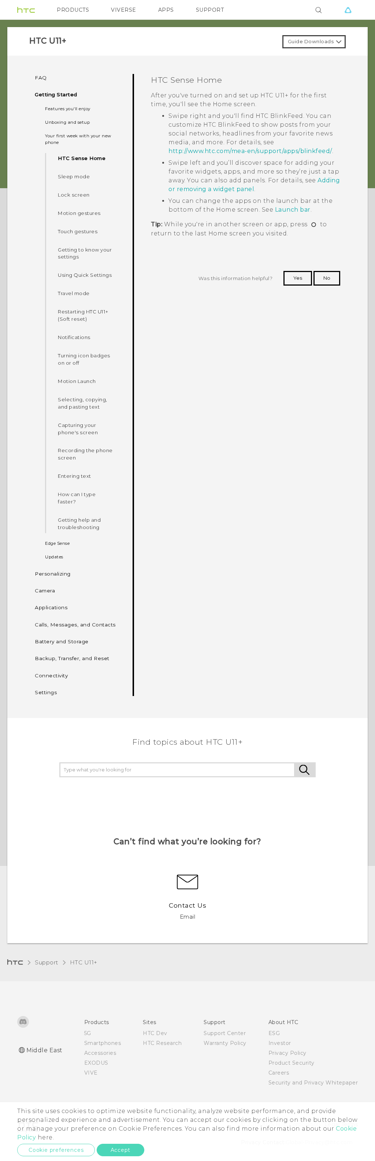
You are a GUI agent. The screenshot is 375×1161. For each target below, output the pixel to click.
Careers (278, 1072)
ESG (274, 1033)
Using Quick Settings (85, 275)
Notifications (74, 337)
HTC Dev (155, 1033)
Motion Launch (77, 381)
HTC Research (162, 1043)
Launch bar (293, 209)
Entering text (74, 476)
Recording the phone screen (85, 454)
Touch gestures (77, 231)
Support (46, 962)
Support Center (225, 1033)
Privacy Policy (287, 1053)
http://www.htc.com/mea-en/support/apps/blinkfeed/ (250, 151)
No (326, 278)
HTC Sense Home (81, 158)
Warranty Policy (225, 1043)
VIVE (91, 1072)
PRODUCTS (73, 10)
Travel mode (74, 293)
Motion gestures (79, 213)
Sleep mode (74, 176)
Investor (279, 1043)
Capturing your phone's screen (78, 428)
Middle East (44, 1050)
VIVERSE (123, 10)
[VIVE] (348, 10)
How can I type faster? (77, 498)
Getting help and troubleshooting (79, 523)
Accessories (100, 1053)
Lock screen (74, 195)
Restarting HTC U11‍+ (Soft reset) (83, 315)
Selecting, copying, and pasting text (82, 403)
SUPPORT (210, 10)
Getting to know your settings (85, 253)
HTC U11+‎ (83, 962)
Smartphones (102, 1043)
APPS (166, 10)
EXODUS (96, 1063)
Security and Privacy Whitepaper (313, 1082)
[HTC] (26, 9)
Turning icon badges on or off (84, 359)
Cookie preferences (56, 1150)
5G (87, 1033)
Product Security (291, 1063)
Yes (297, 278)
